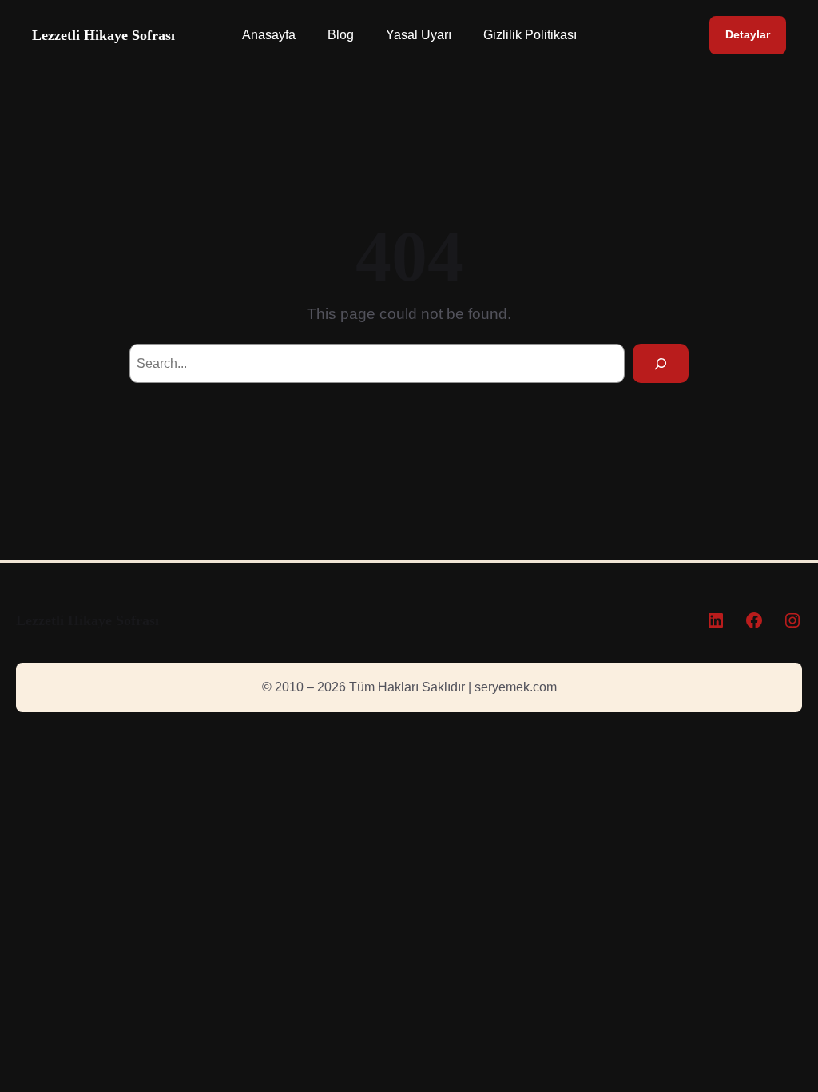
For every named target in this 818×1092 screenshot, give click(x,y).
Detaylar (747, 35)
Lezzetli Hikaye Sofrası (103, 35)
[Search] (661, 363)
